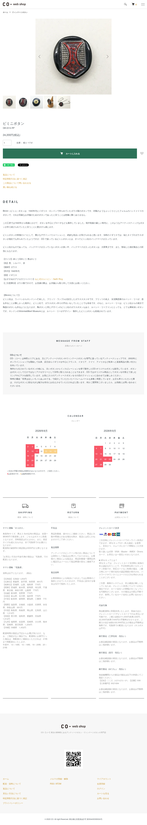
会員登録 (101, 783)
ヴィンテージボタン (20, 12)
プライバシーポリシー (13, 803)
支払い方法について (12, 793)
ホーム (5, 12)
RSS (52, 783)
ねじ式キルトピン (43, 279)
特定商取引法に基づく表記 (15, 178)
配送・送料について (12, 783)
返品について (9, 174)
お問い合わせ (103, 798)
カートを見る (103, 793)
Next (107, 56)
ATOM (58, 783)
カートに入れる (73, 153)
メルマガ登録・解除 (59, 778)
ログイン (101, 788)
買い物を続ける (10, 187)
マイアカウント (104, 778)
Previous (40, 56)
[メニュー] (142, 4)
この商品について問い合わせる (17, 182)
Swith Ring (58, 279)
